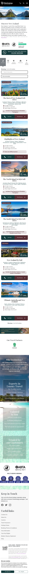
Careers (3, 520)
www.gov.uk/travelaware (21, 553)
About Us (3, 517)
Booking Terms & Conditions (9, 528)
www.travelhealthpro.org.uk (16, 557)
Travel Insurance (5, 522)
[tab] (3, 62)
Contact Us (4, 514)
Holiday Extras (5, 525)
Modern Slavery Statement (8, 536)
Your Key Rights (5, 533)
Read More (4, 37)
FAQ (2, 538)
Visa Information (5, 530)
